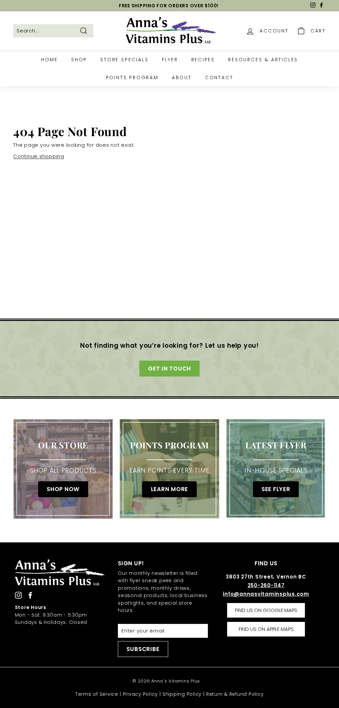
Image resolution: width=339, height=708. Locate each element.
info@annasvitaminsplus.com (266, 593)
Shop (79, 59)
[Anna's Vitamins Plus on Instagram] (18, 595)
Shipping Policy (182, 694)
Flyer (170, 59)
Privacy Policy (140, 694)
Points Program (132, 77)
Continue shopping (38, 156)
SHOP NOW (63, 489)
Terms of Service (96, 694)
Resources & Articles (263, 59)
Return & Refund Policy (235, 694)
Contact (219, 77)
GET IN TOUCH (169, 369)
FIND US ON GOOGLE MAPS (266, 610)
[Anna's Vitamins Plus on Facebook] (30, 595)
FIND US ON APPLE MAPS (266, 629)
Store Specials (124, 59)
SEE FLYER (276, 489)
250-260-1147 (266, 585)
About (182, 77)
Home (49, 59)
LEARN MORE (169, 489)
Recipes (203, 59)
